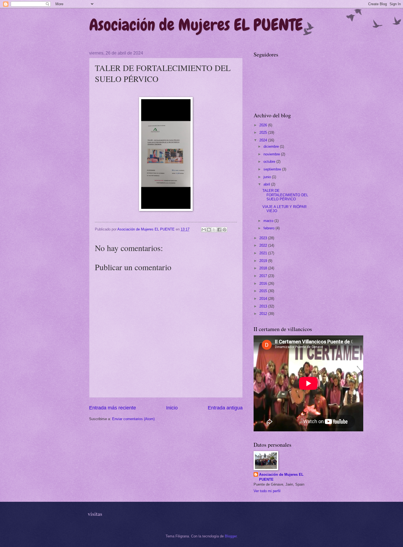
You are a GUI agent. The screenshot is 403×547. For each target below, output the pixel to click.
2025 (263, 132)
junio (267, 177)
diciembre (271, 146)
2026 (263, 125)
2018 (263, 268)
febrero (269, 228)
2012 (263, 314)
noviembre (272, 154)
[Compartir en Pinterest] (224, 229)
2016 (263, 283)
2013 (263, 306)
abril (267, 184)
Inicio (172, 408)
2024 (263, 140)
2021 (263, 253)
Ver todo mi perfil (267, 491)
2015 (263, 291)
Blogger (231, 536)
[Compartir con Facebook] (219, 229)
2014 (263, 299)
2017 (263, 276)
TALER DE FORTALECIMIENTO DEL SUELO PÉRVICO (285, 195)
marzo (268, 221)
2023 (263, 238)
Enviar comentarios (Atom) (133, 419)
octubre (269, 161)
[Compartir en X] (214, 229)
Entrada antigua (225, 408)
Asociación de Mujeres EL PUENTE (196, 24)
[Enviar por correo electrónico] (203, 229)
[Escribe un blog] (209, 229)
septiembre (272, 169)
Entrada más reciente (112, 408)
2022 (263, 245)
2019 (263, 261)
